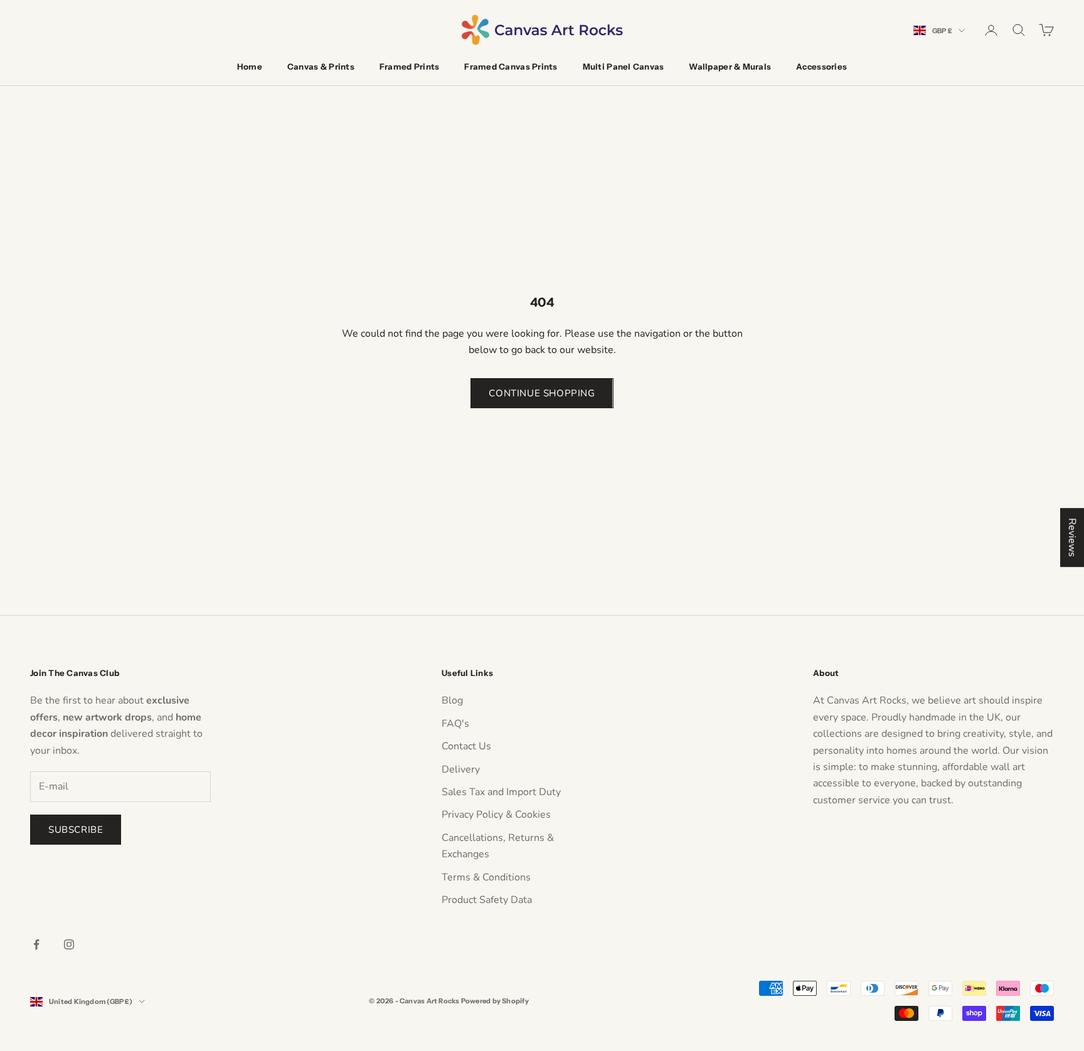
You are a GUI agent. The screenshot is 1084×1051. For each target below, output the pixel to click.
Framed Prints (409, 66)
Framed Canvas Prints (510, 66)
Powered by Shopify (495, 1000)
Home (249, 66)
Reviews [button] (1072, 537)
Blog (452, 700)
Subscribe (75, 829)
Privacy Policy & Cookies (496, 814)
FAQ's (455, 724)
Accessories (821, 66)
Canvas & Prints (320, 66)
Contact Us (466, 746)
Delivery (461, 769)
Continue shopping (542, 393)
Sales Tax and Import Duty (501, 792)
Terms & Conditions (486, 877)
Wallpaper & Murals (730, 66)
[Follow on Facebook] (36, 944)
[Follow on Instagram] (69, 944)
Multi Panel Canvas (623, 66)
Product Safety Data (487, 900)
